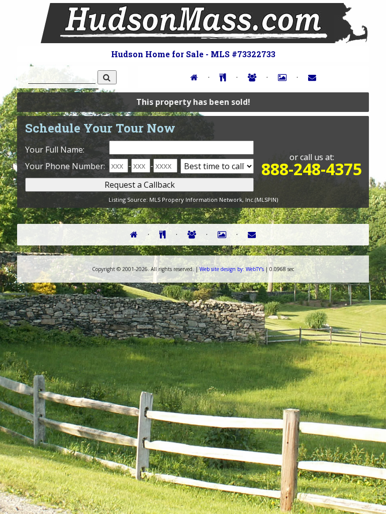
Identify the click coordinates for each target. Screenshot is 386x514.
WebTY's (232, 269)
